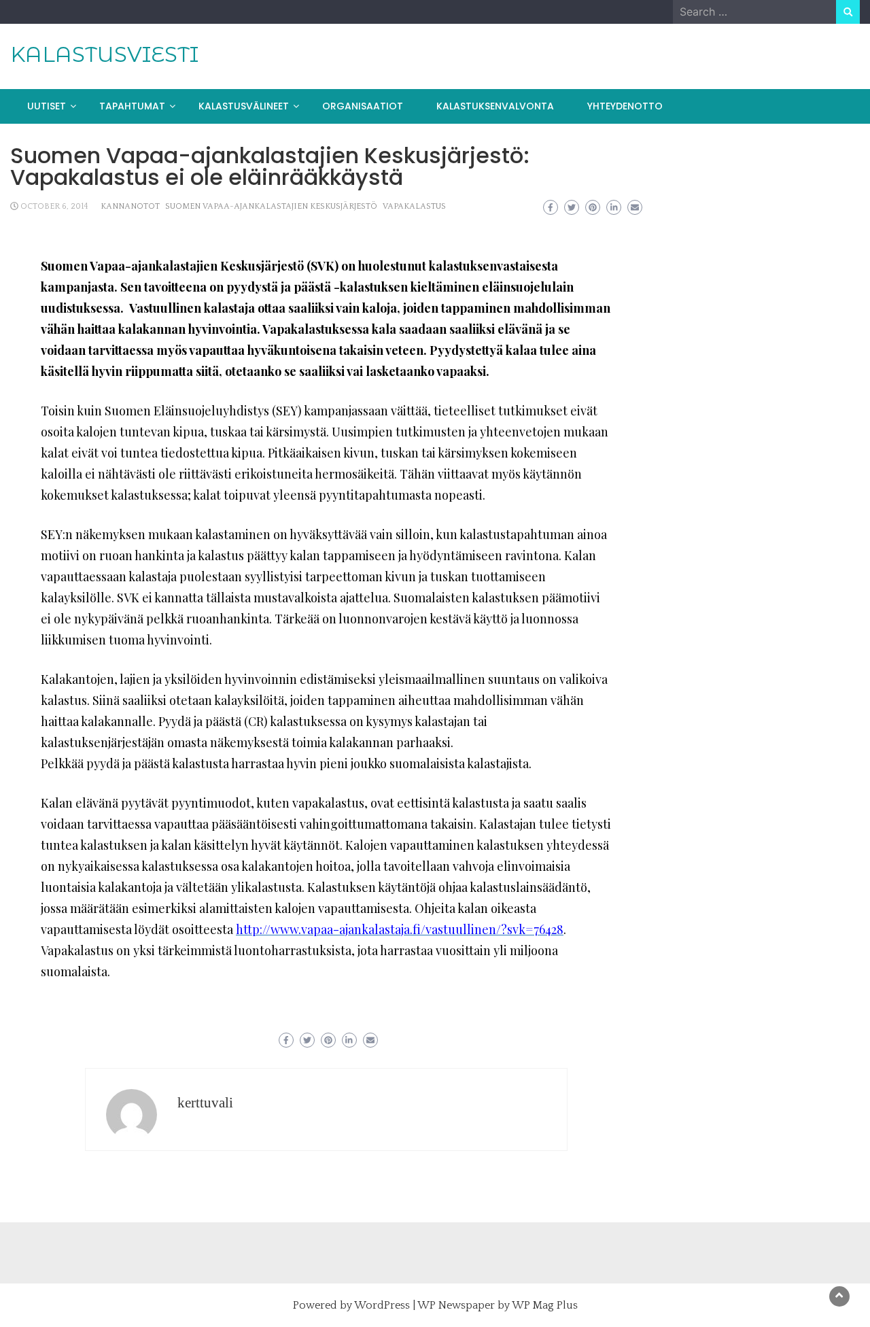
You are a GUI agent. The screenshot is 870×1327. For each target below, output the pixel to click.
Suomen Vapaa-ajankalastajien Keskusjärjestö (271, 206)
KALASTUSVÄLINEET (243, 106)
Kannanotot (130, 206)
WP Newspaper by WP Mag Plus (497, 1305)
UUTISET (46, 106)
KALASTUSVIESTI (104, 54)
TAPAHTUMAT (132, 106)
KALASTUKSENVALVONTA (495, 106)
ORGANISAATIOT (362, 106)
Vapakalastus (414, 206)
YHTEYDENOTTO (625, 106)
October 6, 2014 (54, 206)
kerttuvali (205, 1103)
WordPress (382, 1305)
